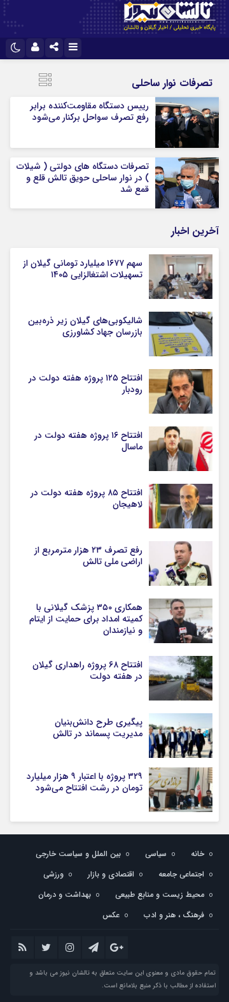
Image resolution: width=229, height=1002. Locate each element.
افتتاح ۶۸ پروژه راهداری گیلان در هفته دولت (87, 670)
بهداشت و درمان (64, 895)
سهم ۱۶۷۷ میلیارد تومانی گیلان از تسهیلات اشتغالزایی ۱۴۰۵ (82, 269)
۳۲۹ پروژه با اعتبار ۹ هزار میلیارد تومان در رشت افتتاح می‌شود (84, 782)
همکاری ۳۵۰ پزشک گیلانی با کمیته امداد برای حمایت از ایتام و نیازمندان (85, 618)
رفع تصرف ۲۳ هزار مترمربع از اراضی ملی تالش (88, 556)
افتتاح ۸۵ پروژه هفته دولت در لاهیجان (86, 498)
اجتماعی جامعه (181, 874)
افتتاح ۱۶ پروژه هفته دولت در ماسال (88, 441)
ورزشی (53, 874)
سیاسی (156, 854)
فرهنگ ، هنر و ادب (174, 915)
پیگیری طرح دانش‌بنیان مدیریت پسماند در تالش (97, 728)
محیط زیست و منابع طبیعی (159, 895)
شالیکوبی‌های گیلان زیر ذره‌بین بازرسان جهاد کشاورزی (85, 326)
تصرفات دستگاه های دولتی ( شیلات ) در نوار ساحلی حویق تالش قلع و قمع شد (83, 177)
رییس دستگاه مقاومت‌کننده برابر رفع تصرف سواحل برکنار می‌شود (89, 111)
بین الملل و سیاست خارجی (78, 854)
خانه (197, 854)
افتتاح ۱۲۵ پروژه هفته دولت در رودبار (85, 383)
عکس (111, 915)
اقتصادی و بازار (111, 874)
